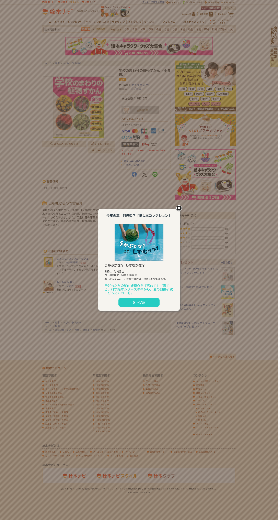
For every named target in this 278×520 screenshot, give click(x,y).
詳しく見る (139, 302)
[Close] (179, 208)
